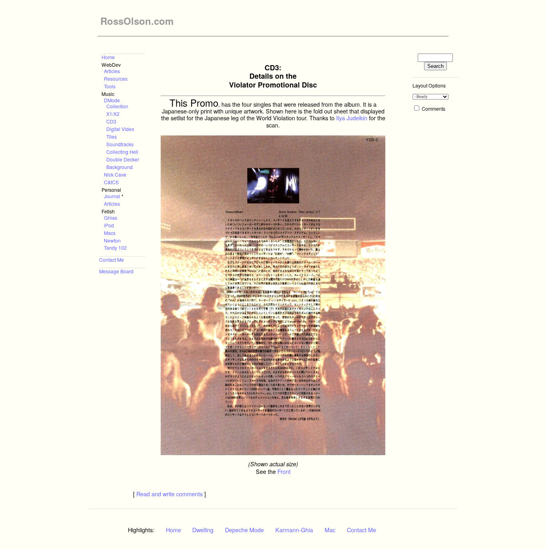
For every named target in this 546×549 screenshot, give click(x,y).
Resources (116, 78)
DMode (112, 100)
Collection (117, 106)
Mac (330, 529)
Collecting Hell (122, 151)
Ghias (110, 217)
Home (108, 57)
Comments (433, 108)
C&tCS (111, 182)
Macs (110, 232)
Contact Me (111, 259)
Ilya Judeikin (351, 117)
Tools (110, 86)
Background (119, 166)
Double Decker (122, 159)
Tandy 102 (115, 247)
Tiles (111, 136)
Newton (112, 240)
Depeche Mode (244, 529)
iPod (109, 225)
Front (284, 471)
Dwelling (202, 529)
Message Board (116, 271)
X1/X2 (113, 113)
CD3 (111, 121)
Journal (112, 196)
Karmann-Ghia (294, 529)
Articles (112, 71)
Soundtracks (120, 144)
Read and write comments (169, 493)
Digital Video (120, 128)
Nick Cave (115, 174)
